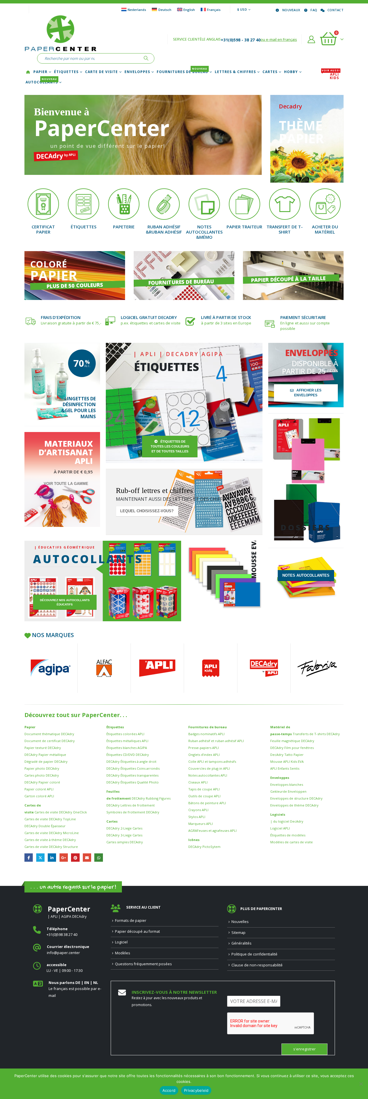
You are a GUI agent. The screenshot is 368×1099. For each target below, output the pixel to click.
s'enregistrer (304, 1049)
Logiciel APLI (280, 828)
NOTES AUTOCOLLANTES (305, 575)
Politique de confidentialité (254, 954)
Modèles (122, 953)
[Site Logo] (60, 34)
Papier (40, 72)
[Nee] (361, 1084)
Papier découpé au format (137, 931)
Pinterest (75, 857)
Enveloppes (137, 72)
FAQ (313, 10)
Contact (335, 10)
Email (87, 857)
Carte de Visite (101, 72)
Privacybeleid (196, 1090)
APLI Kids (331, 76)
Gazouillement (40, 857)
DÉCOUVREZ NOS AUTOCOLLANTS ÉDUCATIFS (65, 602)
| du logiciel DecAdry (286, 821)
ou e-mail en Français (278, 39)
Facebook (28, 857)
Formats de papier (130, 920)
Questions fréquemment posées (143, 964)
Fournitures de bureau (182, 72)
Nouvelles (240, 921)
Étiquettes (66, 72)
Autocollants (42, 82)
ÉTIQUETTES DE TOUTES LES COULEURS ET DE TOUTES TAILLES (170, 446)
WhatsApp (98, 857)
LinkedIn (52, 857)
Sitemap (238, 932)
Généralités (241, 943)
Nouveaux (291, 10)
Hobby (291, 72)
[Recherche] (146, 58)
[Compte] (311, 39)
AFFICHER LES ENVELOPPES (307, 392)
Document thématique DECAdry (49, 734)
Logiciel (121, 942)
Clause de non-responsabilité (257, 965)
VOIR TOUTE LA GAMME (66, 483)
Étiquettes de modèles (287, 835)
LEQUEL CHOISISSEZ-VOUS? (147, 511)
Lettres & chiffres (235, 72)
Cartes (269, 72)
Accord (169, 1090)
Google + (64, 857)
